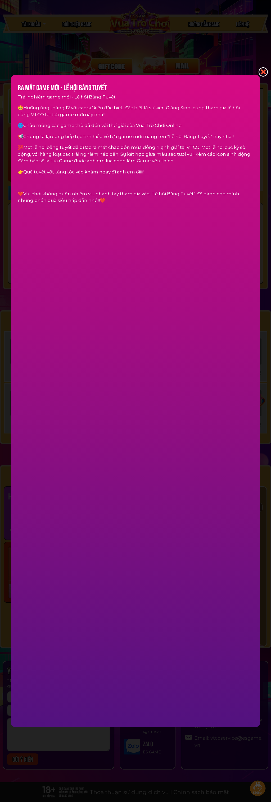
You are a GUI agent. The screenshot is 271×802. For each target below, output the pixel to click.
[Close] (263, 71)
